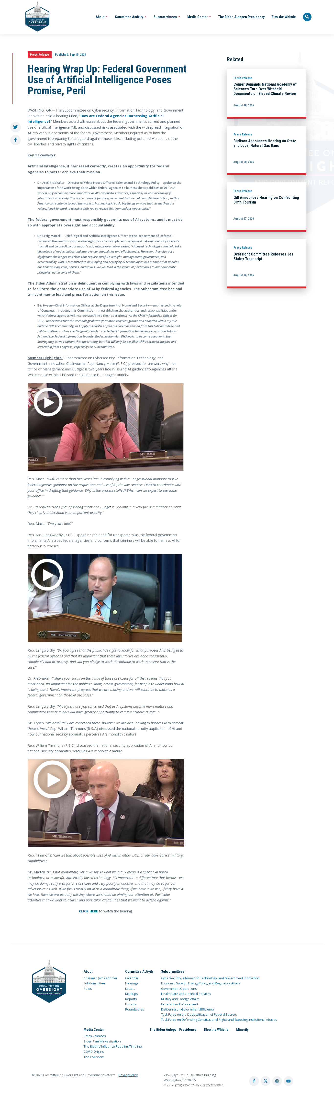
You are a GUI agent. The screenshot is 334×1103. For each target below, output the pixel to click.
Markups (131, 994)
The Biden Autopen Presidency (241, 17)
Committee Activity (129, 17)
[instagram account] (277, 1081)
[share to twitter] (15, 127)
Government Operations (179, 989)
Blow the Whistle (283, 17)
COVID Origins (94, 1052)
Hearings (131, 983)
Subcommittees (166, 17)
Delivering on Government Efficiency (187, 1009)
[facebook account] (254, 1081)
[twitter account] (265, 1081)
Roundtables (134, 1009)
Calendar (131, 978)
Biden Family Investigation (102, 1041)
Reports (131, 999)
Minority (242, 1030)
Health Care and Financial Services (186, 994)
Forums (130, 1004)
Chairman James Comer (100, 978)
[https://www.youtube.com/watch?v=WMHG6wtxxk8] (106, 803)
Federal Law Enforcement (179, 1004)
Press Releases (95, 1036)
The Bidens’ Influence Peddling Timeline (113, 1046)
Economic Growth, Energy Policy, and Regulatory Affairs (200, 983)
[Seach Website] (307, 17)
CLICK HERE (88, 911)
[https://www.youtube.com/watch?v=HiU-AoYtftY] (106, 598)
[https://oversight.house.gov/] (34, 17)
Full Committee (94, 983)
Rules (88, 989)
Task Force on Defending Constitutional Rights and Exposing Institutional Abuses (219, 1020)
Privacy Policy (128, 1075)
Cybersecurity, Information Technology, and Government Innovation (210, 978)
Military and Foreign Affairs (180, 999)
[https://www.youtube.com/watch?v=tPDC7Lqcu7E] (106, 427)
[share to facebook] (15, 140)
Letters (130, 989)
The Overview (94, 1057)
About (100, 17)
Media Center (197, 17)
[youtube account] (288, 1081)
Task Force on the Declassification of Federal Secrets (199, 1014)
